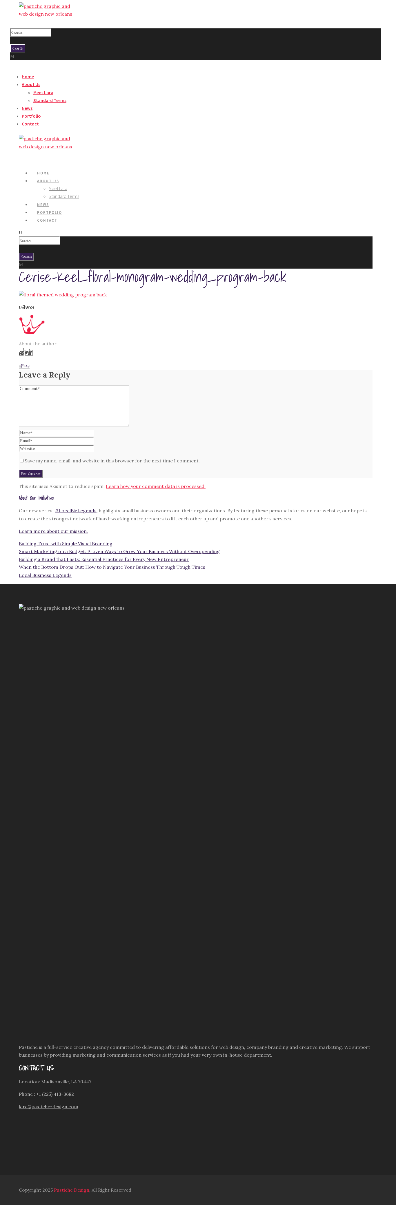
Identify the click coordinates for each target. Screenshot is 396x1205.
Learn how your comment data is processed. (156, 486)
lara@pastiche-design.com (48, 1106)
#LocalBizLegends (76, 510)
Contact (30, 124)
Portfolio (31, 116)
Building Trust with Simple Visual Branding (65, 543)
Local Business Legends (45, 575)
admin (26, 352)
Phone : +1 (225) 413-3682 (46, 1094)
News (27, 108)
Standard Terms (49, 100)
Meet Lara (43, 92)
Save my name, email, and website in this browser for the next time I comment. (112, 461)
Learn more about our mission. (53, 531)
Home (28, 76)
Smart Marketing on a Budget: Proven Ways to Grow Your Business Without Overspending (119, 551)
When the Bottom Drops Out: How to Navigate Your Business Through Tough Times (112, 567)
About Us (31, 84)
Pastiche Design (71, 1190)
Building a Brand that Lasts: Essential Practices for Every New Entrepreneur (104, 559)
